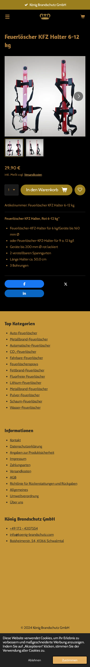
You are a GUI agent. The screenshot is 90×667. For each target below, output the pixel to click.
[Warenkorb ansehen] (83, 16)
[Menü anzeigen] (7, 16)
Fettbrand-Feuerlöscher (27, 370)
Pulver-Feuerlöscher (25, 395)
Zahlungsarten (20, 465)
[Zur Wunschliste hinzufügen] (80, 190)
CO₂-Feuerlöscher (23, 352)
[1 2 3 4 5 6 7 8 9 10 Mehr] (11, 190)
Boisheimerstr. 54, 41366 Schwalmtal (37, 541)
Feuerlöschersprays (24, 364)
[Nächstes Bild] (78, 96)
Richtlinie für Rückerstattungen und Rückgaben (43, 484)
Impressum (18, 459)
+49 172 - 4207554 (24, 528)
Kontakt (15, 440)
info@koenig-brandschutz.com (32, 535)
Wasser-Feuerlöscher (25, 407)
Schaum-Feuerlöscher (26, 401)
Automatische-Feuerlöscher (30, 345)
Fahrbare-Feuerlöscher (26, 358)
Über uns (16, 502)
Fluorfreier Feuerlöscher (27, 376)
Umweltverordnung (24, 496)
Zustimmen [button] (70, 660)
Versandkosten (33, 174)
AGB (13, 477)
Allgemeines (19, 490)
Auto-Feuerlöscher (23, 333)
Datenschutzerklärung (26, 446)
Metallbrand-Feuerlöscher (29, 339)
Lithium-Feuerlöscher (25, 383)
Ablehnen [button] (34, 660)
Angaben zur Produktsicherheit (32, 452)
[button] (14, 147)
